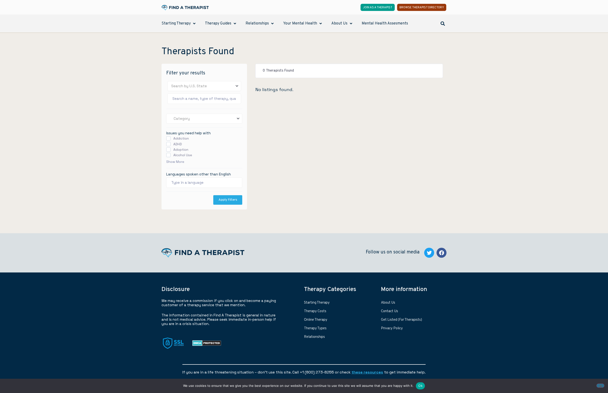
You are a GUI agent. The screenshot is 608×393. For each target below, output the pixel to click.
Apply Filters (227, 200)
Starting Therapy (317, 303)
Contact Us (389, 311)
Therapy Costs (315, 311)
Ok (420, 386)
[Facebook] (441, 253)
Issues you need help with (188, 133)
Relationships (314, 337)
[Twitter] (429, 253)
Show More (175, 162)
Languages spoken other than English (198, 174)
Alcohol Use (182, 155)
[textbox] (204, 86)
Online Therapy (315, 320)
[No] (600, 385)
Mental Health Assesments (385, 23)
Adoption (180, 149)
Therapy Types (315, 328)
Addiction (181, 138)
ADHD (177, 144)
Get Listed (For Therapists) (401, 320)
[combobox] (204, 86)
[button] (442, 23)
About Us (388, 303)
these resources (367, 372)
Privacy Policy (392, 328)
